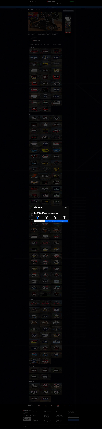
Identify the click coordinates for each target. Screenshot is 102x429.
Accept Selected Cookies (51, 221)
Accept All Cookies (62, 221)
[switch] (46, 218)
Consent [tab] (39, 209)
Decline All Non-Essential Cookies (39, 221)
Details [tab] (51, 209)
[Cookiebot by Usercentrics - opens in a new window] (64, 207)
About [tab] (63, 209)
